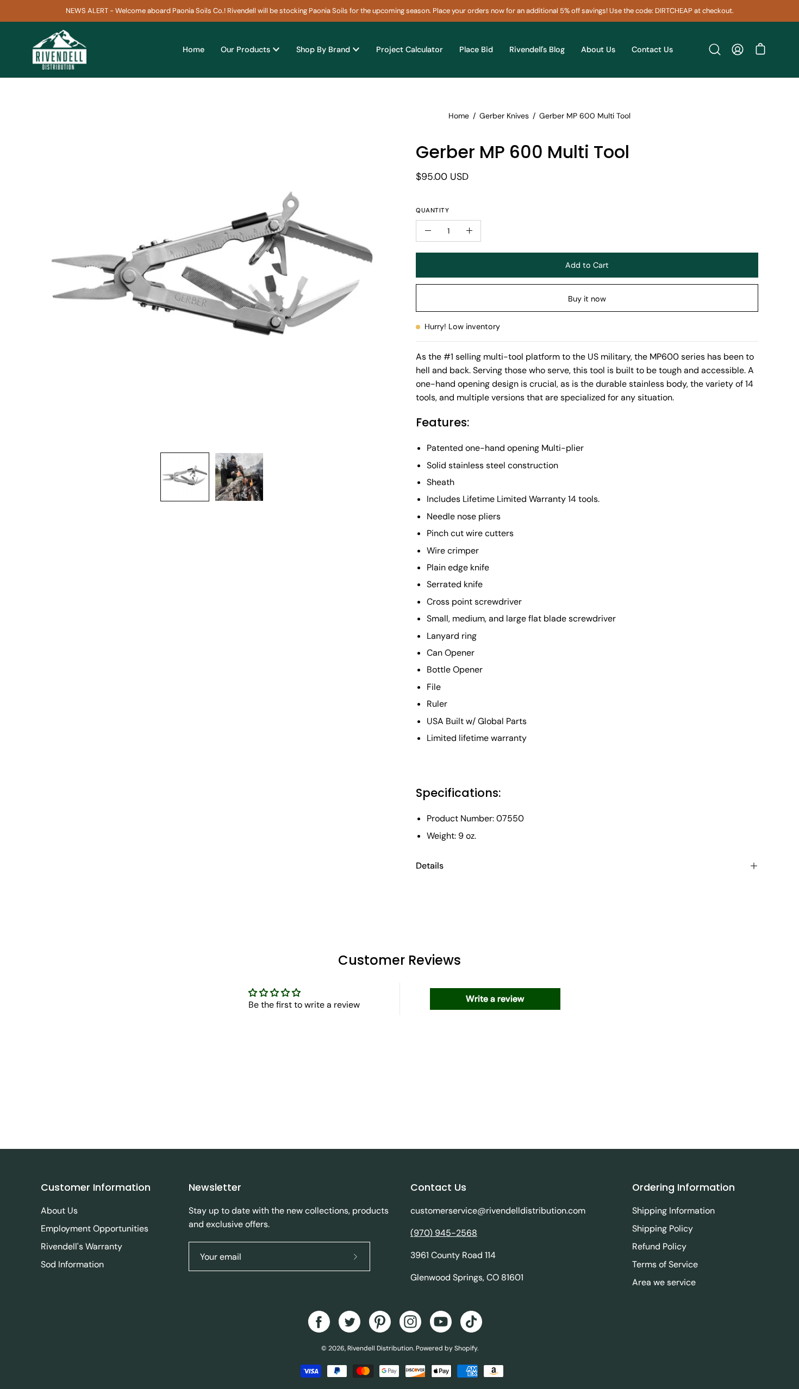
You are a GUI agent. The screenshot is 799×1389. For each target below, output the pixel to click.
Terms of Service (665, 1264)
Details (430, 865)
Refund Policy (659, 1246)
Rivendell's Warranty (81, 1246)
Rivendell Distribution (380, 1348)
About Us (59, 1210)
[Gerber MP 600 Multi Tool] (184, 476)
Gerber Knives (504, 116)
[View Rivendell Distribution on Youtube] (441, 1322)
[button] (714, 49)
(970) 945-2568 (443, 1233)
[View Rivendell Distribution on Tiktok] (471, 1322)
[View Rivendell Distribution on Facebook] (319, 1322)
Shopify (465, 1348)
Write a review (495, 998)
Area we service (664, 1282)
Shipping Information (673, 1210)
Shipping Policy (662, 1228)
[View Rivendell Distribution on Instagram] (410, 1322)
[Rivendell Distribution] (60, 50)
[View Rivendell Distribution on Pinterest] (380, 1322)
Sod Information (72, 1264)
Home (458, 116)
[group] (399, 11)
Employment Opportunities (94, 1228)
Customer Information (96, 1187)
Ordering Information (683, 1187)
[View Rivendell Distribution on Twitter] (349, 1322)
